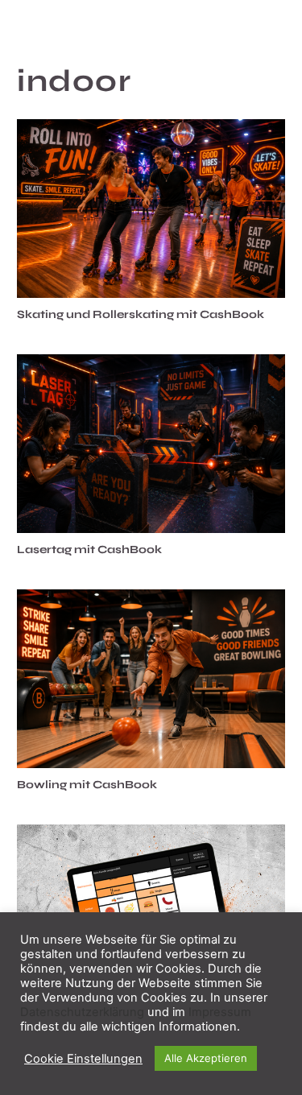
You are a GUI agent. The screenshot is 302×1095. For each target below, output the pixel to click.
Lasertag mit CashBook (89, 549)
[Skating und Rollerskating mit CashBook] (151, 208)
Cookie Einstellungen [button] (83, 1059)
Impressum (219, 1012)
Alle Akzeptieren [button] (205, 1058)
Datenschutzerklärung (82, 1012)
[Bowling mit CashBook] (151, 678)
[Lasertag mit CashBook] (151, 443)
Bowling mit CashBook (87, 784)
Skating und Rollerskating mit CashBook (140, 314)
